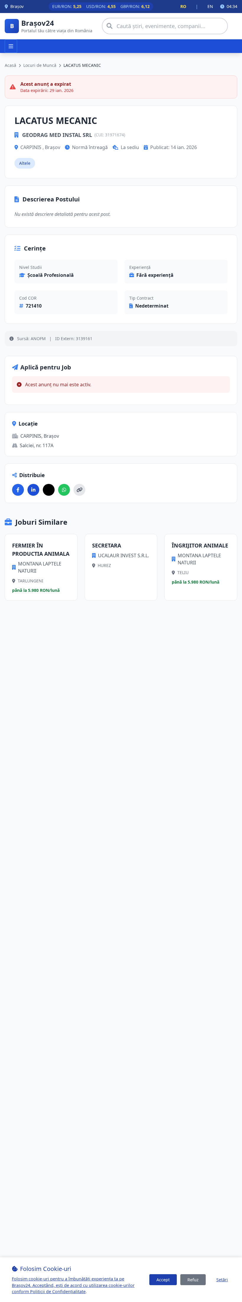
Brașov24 (37, 23)
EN (210, 6)
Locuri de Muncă (39, 65)
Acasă (10, 65)
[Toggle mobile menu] (11, 46)
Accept (163, 1279)
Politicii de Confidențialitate (58, 1291)
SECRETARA (106, 545)
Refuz (193, 1279)
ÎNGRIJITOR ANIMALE (200, 545)
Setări (222, 1279)
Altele (24, 163)
